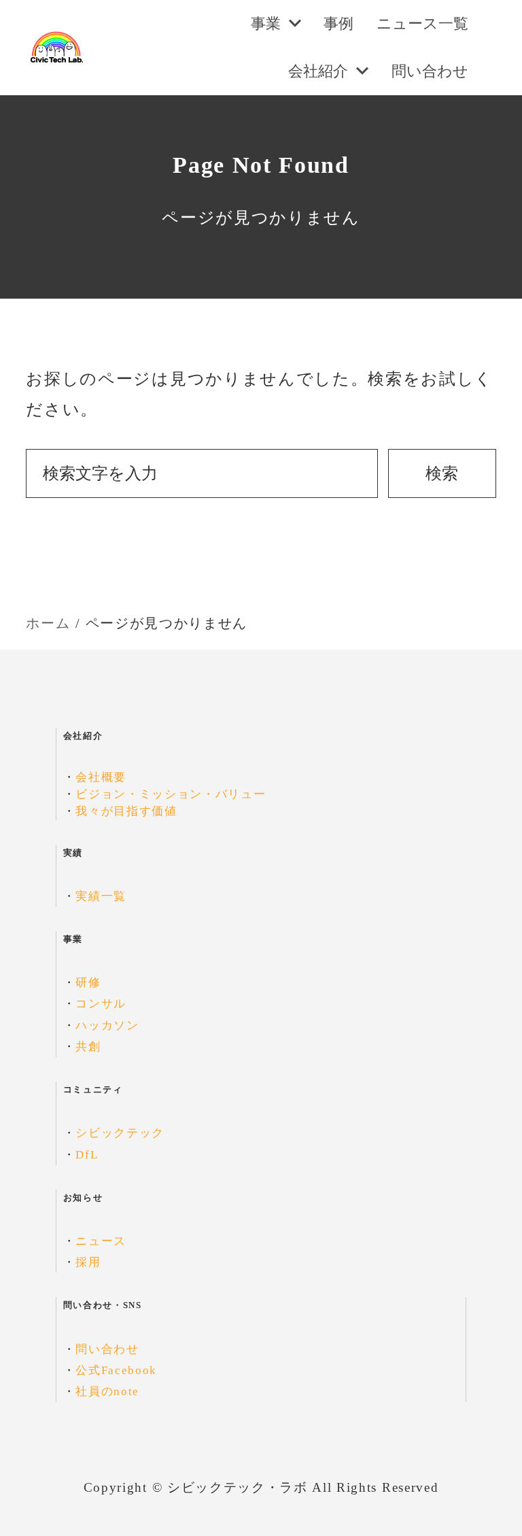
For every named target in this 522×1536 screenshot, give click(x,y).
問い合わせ (107, 1349)
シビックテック (119, 1132)
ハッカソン (107, 1025)
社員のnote (107, 1391)
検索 (441, 473)
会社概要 (100, 777)
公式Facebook (116, 1370)
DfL (86, 1154)
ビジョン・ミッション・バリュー (170, 794)
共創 (88, 1046)
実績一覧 (100, 896)
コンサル (100, 1003)
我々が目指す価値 (126, 811)
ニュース (100, 1241)
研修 (88, 982)
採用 (88, 1262)
